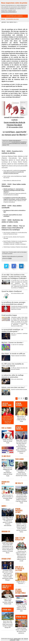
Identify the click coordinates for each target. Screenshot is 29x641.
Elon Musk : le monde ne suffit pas (13, 354)
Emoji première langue (9, 315)
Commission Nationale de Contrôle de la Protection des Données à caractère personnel (14, 172)
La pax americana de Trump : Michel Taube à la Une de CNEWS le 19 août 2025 (21, 608)
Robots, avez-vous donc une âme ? (13, 387)
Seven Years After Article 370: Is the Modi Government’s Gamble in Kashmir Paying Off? (7, 624)
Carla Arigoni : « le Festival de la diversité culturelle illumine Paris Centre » (21, 474)
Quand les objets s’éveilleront (12, 291)
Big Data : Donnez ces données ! (12, 342)
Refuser (3, 19)
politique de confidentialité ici (9, 11)
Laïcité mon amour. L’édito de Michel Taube (8, 441)
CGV (22, 638)
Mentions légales (17, 638)
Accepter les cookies (14, 16)
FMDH (10, 258)
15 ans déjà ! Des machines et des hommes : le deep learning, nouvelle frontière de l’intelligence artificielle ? (14, 276)
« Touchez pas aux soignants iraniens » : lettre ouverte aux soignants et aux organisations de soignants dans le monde (21, 556)
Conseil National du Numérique (19, 142)
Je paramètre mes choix (12, 19)
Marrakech (18, 125)
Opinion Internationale (14, 140)
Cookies (17, 639)
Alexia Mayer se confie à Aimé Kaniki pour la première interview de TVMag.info (7, 420)
